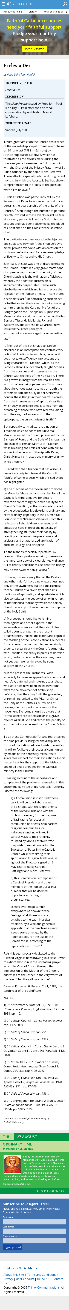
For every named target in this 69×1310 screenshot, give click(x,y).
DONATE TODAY (34, 48)
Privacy (8, 1279)
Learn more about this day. (17, 1184)
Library (33, 11)
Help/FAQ (43, 1279)
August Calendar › (51, 1191)
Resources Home (13, 11)
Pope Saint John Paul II (21, 74)
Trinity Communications (44, 1287)
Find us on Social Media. (21, 1268)
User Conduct (25, 1279)
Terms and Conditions (41, 1275)
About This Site (14, 1275)
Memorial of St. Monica (18, 1149)
